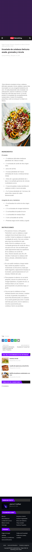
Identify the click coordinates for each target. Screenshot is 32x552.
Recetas (12, 44)
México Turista (5, 523)
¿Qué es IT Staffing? (15, 504)
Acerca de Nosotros (7, 539)
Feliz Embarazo (6, 518)
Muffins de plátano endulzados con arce (20, 374)
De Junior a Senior (21, 516)
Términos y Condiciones (8, 537)
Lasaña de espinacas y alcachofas (19, 366)
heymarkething (6, 55)
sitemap (4, 535)
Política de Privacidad (21, 533)
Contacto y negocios (24, 545)
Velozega (4, 525)
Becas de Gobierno (21, 520)
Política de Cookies (21, 535)
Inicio (4, 545)
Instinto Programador (21, 518)
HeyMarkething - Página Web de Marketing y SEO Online (19, 548)
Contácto (18, 537)
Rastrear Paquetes (21, 525)
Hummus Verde (14, 358)
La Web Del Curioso (7, 520)
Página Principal (5, 44)
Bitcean (4, 516)
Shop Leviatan (20, 523)
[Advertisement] (16, 18)
